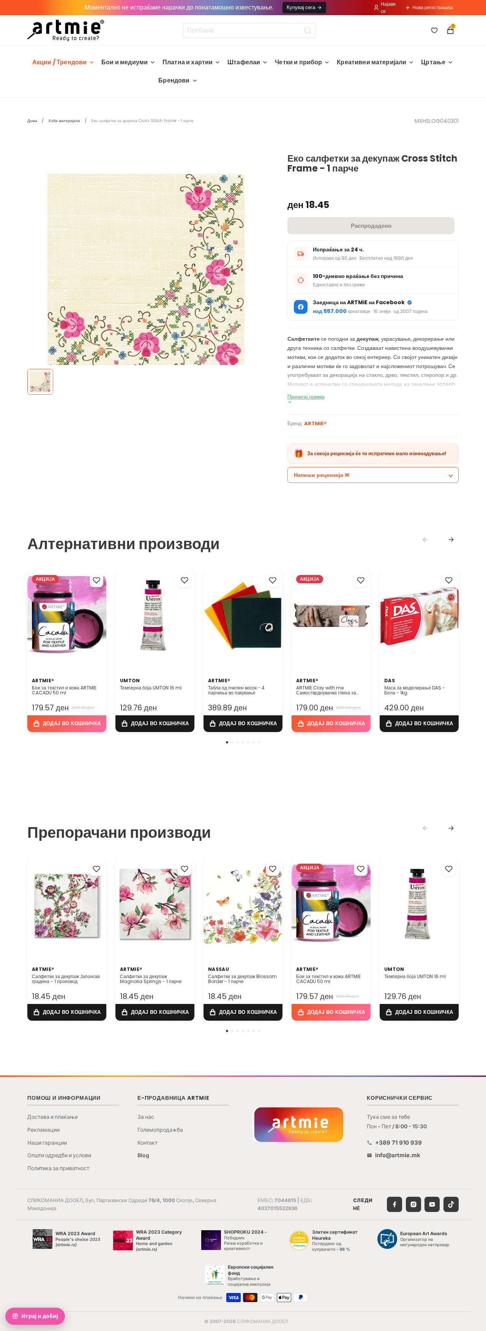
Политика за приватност (58, 1168)
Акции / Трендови (59, 62)
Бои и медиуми (124, 62)
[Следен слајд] (98, 615)
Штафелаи (243, 62)
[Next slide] (451, 540)
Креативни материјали (371, 62)
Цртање (433, 62)
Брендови (173, 80)
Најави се (388, 7)
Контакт (147, 1142)
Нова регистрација (432, 7)
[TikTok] (451, 1204)
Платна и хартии (188, 62)
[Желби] (434, 30)
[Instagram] (413, 1204)
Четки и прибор (298, 62)
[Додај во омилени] (96, 580)
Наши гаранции (47, 1142)
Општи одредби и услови (59, 1155)
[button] (227, 742)
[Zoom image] (146, 272)
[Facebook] (394, 1204)
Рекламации (43, 1129)
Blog (143, 1155)
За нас (145, 1116)
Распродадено (371, 225)
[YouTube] (432, 1204)
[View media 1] (40, 382)
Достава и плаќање (52, 1116)
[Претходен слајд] (35, 615)
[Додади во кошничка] (66, 723)
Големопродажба (160, 1129)
